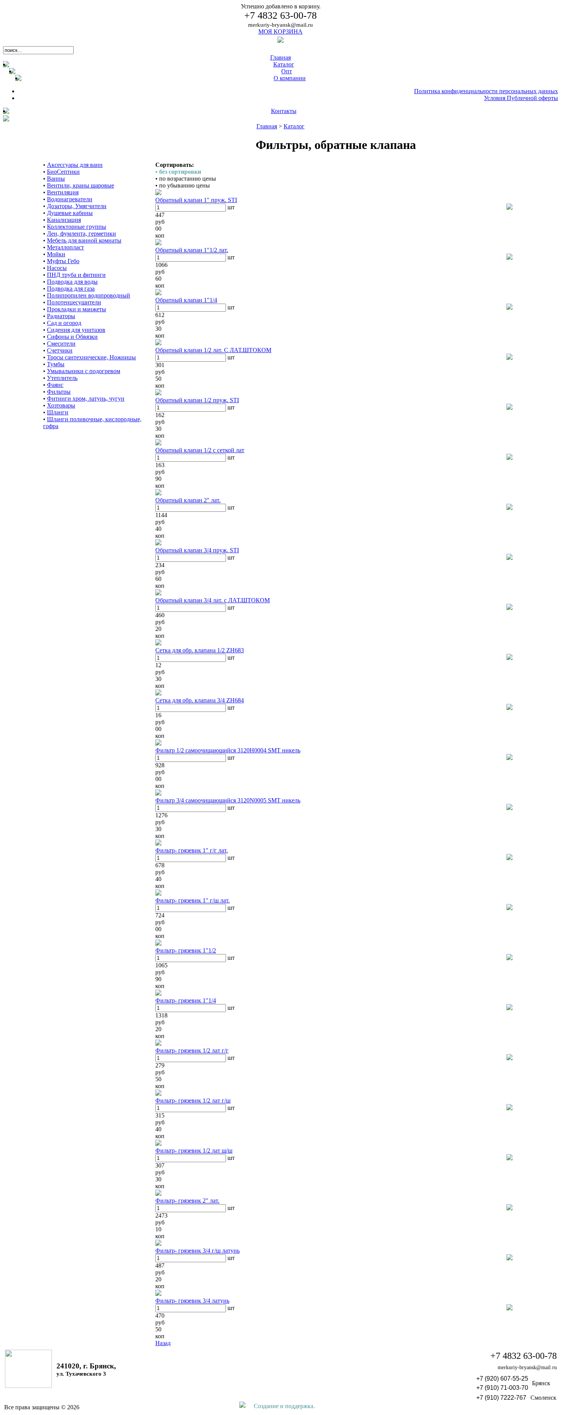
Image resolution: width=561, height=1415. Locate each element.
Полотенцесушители (74, 302)
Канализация (64, 220)
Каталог (294, 126)
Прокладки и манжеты (76, 309)
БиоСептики (63, 171)
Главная (266, 126)
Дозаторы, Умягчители (76, 206)
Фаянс (55, 385)
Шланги (57, 412)
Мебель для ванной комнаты (84, 240)
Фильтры (59, 391)
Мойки (56, 254)
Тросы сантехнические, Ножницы (91, 357)
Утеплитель (62, 378)
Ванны (56, 178)
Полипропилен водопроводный (88, 295)
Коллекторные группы (76, 226)
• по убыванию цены (182, 185)
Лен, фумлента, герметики (81, 233)
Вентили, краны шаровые (80, 185)
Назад (163, 1343)
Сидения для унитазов (76, 330)
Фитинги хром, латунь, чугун (85, 398)
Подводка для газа (71, 288)
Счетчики (60, 350)
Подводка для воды (72, 281)
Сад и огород (64, 323)
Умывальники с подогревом (83, 371)
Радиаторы (61, 316)
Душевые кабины (70, 213)
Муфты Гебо (63, 261)
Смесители (61, 343)
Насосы (57, 268)
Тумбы (55, 364)
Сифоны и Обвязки (72, 336)
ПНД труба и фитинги (76, 275)
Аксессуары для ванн (75, 165)
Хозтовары (61, 405)
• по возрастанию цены (185, 178)
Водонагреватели (69, 199)
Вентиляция (63, 192)
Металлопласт (65, 247)
